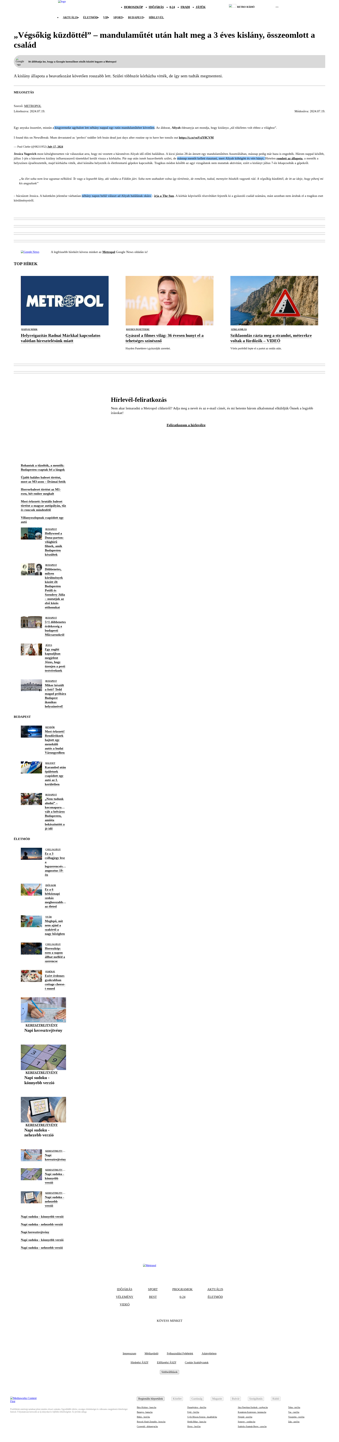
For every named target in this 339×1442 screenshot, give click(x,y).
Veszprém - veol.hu (296, 1417)
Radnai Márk (29, 329)
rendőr (50, 727)
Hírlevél (156, 17)
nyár (48, 917)
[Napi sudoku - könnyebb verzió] (43, 1088)
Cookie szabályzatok (197, 1362)
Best (153, 1297)
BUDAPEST (136, 17)
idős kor (50, 885)
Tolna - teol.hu (294, 1407)
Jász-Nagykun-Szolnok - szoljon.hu (253, 1407)
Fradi (185, 7)
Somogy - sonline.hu (246, 1421)
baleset (50, 763)
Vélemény (124, 1297)
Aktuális (70, 17)
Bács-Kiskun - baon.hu (146, 1407)
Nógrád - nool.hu (245, 1417)
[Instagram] (179, 1331)
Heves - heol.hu (194, 1426)
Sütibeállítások (169, 1372)
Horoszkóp (133, 7)
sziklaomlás (239, 329)
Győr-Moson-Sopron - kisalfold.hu (202, 1417)
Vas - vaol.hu (293, 1412)
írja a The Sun (164, 196)
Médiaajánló (151, 1353)
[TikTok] (169, 1331)
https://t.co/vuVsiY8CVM (196, 137)
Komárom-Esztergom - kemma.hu (252, 1412)
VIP (105, 17)
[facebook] (265, 7)
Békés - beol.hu (143, 1417)
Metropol (32, 106)
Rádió (275, 1398)
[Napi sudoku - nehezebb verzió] (43, 1140)
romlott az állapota (289, 158)
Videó (125, 1304)
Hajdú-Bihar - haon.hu (196, 1421)
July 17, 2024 (55, 146)
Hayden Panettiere (138, 329)
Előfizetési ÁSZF (166, 1362)
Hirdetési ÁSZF (139, 1362)
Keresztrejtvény (42, 1025)
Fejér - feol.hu (193, 1412)
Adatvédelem (209, 1353)
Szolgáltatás (256, 1398)
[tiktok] (266, 7)
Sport (118, 17)
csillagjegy (53, 849)
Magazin (217, 1398)
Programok (182, 1289)
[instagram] (268, 7)
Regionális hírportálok (150, 1398)
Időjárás (156, 7)
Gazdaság (196, 1398)
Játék (201, 7)
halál (53, 118)
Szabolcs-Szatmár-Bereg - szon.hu (252, 1426)
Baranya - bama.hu (145, 1412)
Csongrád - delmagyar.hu (147, 1426)
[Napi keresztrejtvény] (43, 1035)
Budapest (51, 529)
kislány (70, 118)
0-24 (172, 7)
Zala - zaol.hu (293, 1421)
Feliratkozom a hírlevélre (186, 425)
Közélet (177, 1398)
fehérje (50, 971)
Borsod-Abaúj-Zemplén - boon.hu (151, 1421)
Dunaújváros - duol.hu (196, 1407)
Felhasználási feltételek (180, 1353)
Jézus (48, 645)
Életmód (90, 17)
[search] (277, 7)
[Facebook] (160, 1331)
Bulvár (235, 1398)
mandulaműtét (29, 118)
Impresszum (129, 1353)
